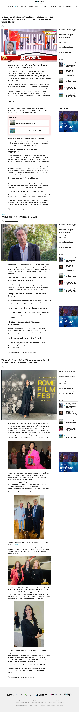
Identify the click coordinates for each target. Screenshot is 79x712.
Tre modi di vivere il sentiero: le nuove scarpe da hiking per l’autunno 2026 (71, 64)
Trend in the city (63, 123)
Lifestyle (3, 214)
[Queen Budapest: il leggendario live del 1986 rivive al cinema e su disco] (61, 87)
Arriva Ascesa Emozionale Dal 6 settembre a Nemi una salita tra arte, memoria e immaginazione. (67, 36)
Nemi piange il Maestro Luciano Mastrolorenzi (71, 80)
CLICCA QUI (18, 544)
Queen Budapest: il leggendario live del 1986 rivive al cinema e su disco (71, 87)
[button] (77, 6)
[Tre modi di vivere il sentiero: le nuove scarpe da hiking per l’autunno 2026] (61, 64)
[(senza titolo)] (68, 116)
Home (2, 9)
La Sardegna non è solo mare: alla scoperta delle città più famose (71, 95)
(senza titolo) (63, 117)
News (3, 14)
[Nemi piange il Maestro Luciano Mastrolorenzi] (61, 80)
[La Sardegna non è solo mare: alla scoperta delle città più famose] (61, 95)
